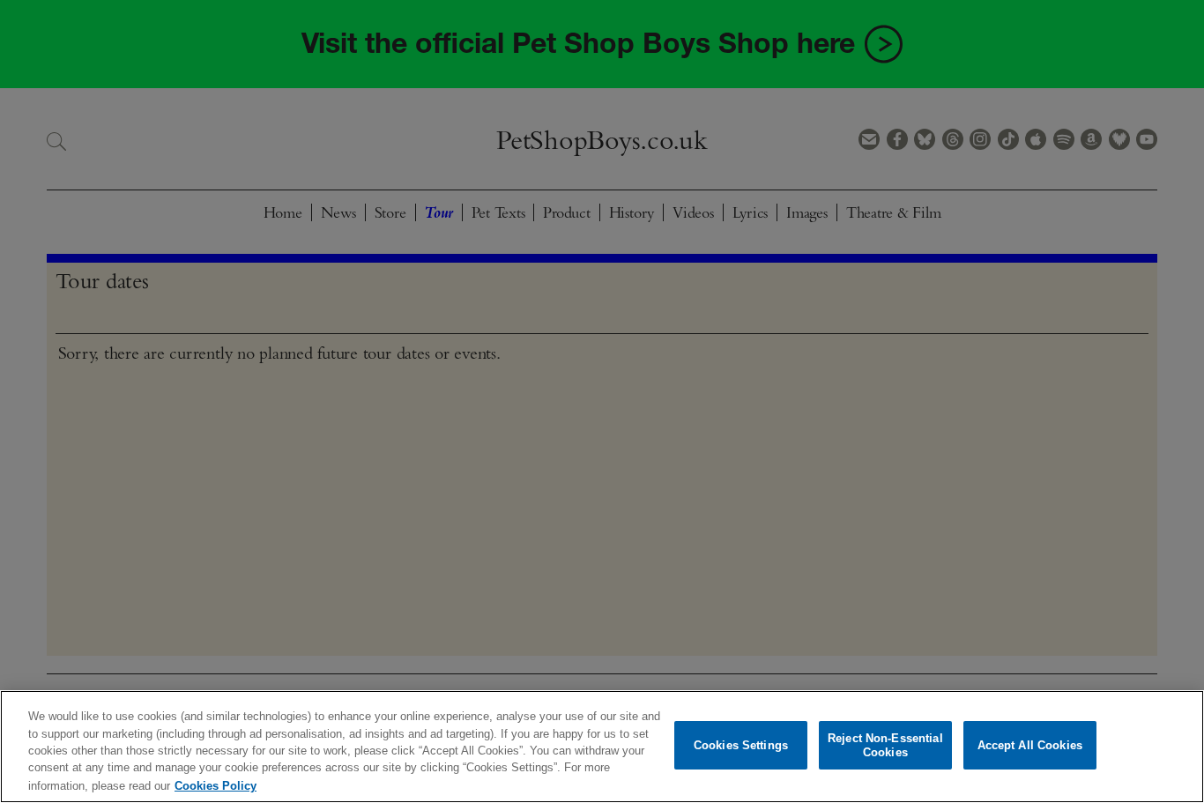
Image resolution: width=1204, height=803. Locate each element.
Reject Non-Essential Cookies (885, 745)
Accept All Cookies (1029, 745)
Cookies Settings (741, 745)
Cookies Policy (215, 785)
